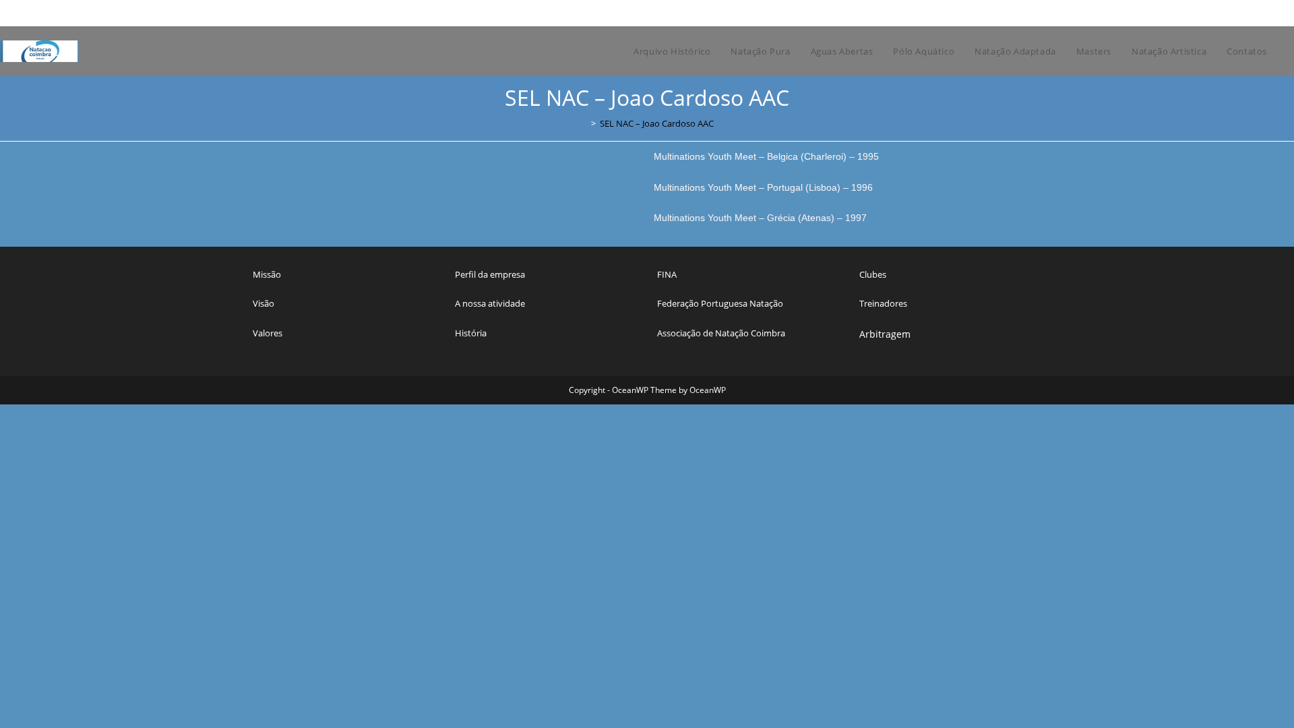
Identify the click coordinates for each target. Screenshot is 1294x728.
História (471, 333)
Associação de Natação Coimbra (721, 333)
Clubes (872, 274)
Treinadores (883, 303)
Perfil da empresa (490, 274)
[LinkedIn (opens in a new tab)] (1032, 13)
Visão (263, 303)
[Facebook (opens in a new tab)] (1001, 13)
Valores (267, 333)
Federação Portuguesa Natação (720, 303)
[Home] (583, 123)
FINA (667, 274)
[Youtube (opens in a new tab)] (1045, 13)
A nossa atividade (490, 303)
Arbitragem (885, 334)
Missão (267, 274)
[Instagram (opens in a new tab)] (1016, 13)
